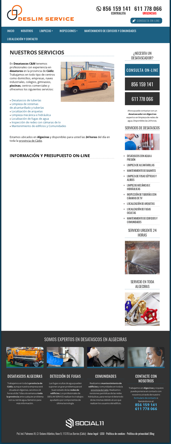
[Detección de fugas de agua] (65, 367)
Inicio (10, 31)
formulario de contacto (145, 397)
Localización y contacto (22, 39)
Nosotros (27, 31)
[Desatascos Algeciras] (25, 367)
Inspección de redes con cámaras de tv (36, 122)
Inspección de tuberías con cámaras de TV (141, 196)
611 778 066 (148, 8)
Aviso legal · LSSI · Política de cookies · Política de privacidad (118, 434)
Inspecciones (68, 31)
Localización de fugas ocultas (139, 211)
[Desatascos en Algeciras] (142, 149)
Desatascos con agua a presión (139, 158)
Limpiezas (45, 31)
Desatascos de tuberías (26, 100)
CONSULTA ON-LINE (142, 70)
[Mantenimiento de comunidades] (105, 367)
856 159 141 (117, 8)
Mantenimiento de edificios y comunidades (110, 31)
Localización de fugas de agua (30, 119)
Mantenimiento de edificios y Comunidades (39, 126)
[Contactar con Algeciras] (146, 367)
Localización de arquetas (27, 111)
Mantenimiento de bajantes (141, 170)
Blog (152, 434)
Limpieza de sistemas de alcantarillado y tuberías (27, 105)
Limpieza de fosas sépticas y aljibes (141, 178)
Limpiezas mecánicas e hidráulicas (138, 187)
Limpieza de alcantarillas (140, 165)
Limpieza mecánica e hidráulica (31, 115)
